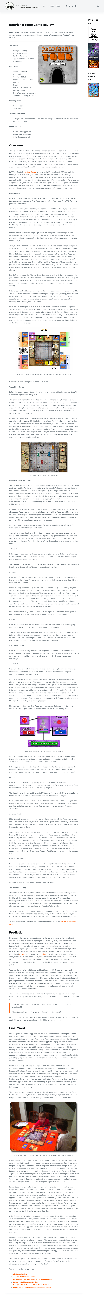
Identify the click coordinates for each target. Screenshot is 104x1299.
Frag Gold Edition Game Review (25, 1282)
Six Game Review (20, 1274)
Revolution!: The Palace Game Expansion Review (32, 1279)
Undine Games (30, 172)
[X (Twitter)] (75, 6)
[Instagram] (66, 6)
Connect (51, 6)
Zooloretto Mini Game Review (25, 1277)
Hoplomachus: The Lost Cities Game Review (31, 1285)
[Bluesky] (72, 6)
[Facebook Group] (69, 6)
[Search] (98, 6)
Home (43, 6)
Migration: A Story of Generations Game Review (32, 1288)
